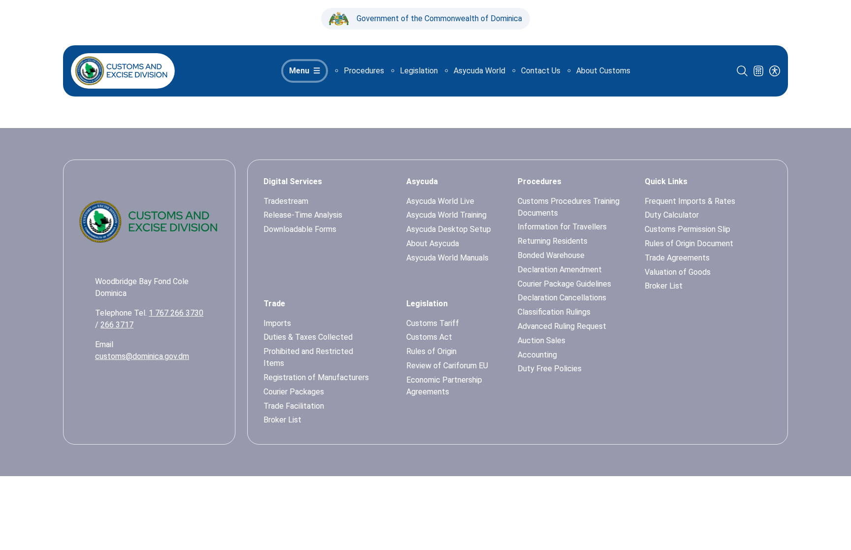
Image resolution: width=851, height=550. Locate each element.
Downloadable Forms (299, 229)
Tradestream (285, 201)
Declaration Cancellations (562, 297)
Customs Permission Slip (687, 229)
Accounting (537, 354)
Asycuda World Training (446, 215)
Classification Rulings (554, 312)
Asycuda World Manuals (447, 257)
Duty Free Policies (550, 368)
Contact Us (540, 70)
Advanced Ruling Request (562, 326)
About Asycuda (432, 243)
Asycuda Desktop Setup (448, 229)
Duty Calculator (672, 215)
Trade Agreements (677, 257)
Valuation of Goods (678, 272)
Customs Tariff (432, 323)
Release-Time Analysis (302, 215)
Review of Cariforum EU (447, 365)
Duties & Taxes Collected (308, 337)
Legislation (419, 70)
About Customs (603, 70)
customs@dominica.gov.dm (142, 356)
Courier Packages (293, 391)
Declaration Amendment (560, 269)
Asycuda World (479, 70)
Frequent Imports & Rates (690, 201)
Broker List (282, 419)
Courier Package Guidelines (564, 284)
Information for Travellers (562, 226)
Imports (277, 323)
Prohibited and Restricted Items (308, 357)
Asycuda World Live (440, 201)
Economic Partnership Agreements (444, 385)
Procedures (364, 70)
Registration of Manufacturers (316, 377)
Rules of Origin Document (689, 243)
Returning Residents (553, 241)
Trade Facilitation (293, 406)
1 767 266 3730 (176, 313)
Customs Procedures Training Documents (569, 207)
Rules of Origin (431, 351)
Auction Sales (541, 340)
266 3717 (116, 324)
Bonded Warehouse (551, 255)
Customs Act (429, 337)
